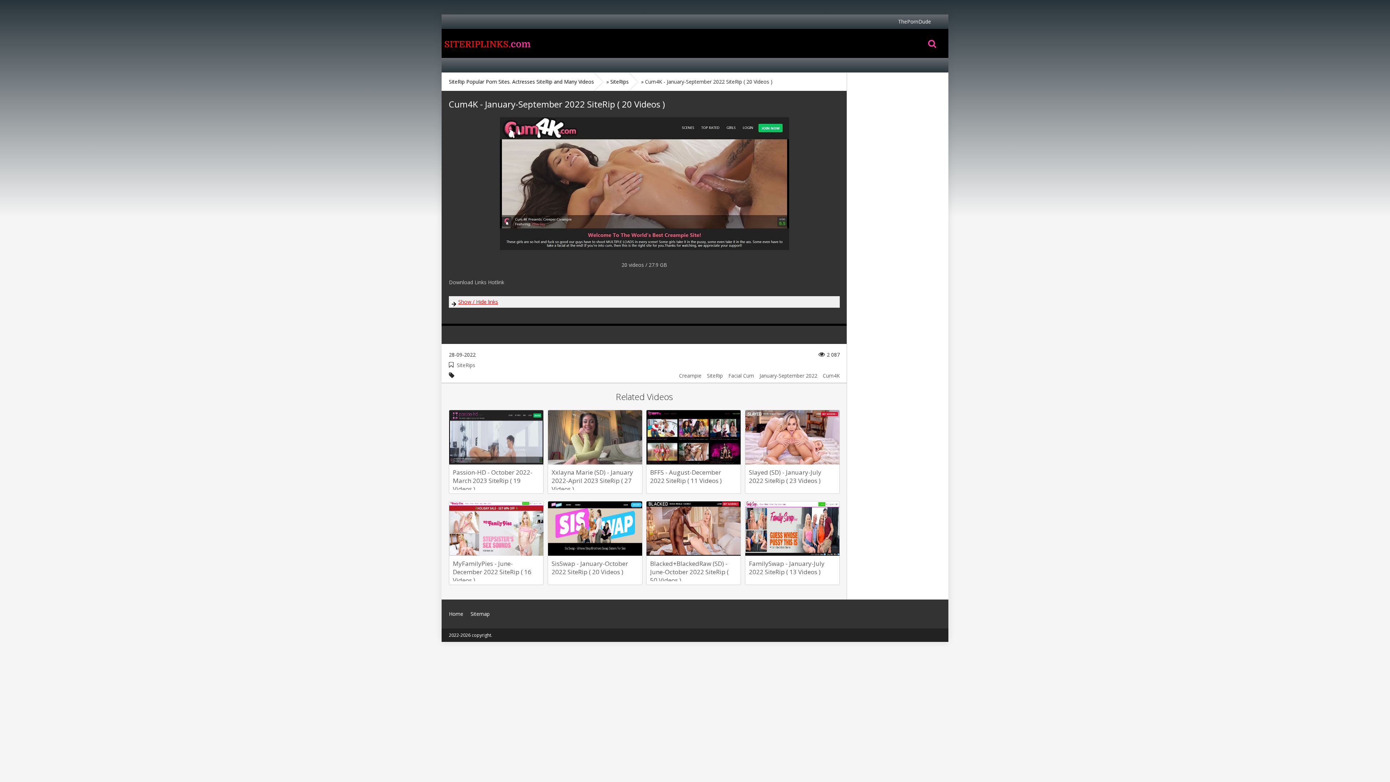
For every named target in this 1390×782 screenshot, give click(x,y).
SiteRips (466, 365)
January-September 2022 (788, 375)
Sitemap (480, 613)
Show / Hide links (478, 301)
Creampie (690, 375)
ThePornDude (914, 21)
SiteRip (715, 375)
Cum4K (831, 375)
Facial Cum (741, 375)
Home (487, 43)
